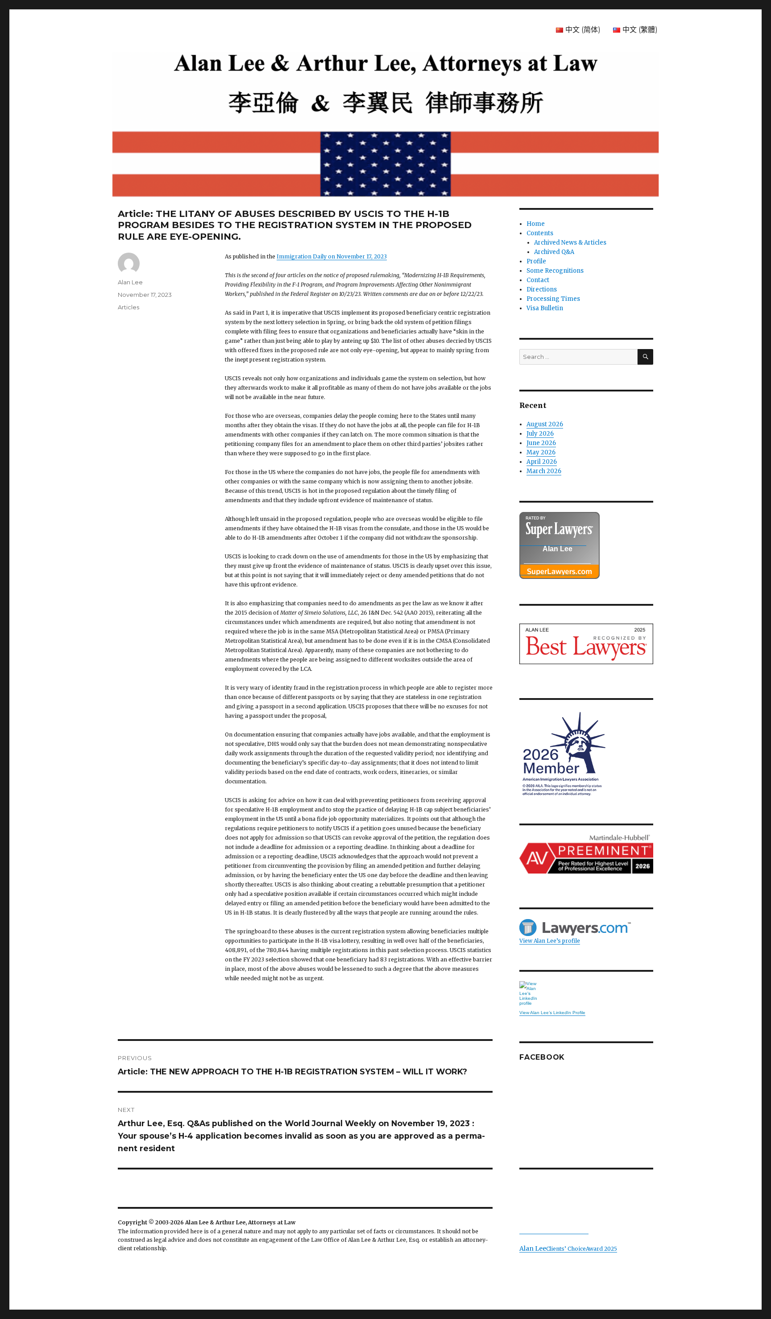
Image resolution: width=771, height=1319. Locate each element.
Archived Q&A (554, 252)
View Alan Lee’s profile (549, 940)
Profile (536, 261)
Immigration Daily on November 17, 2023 (332, 256)
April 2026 (541, 462)
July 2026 (540, 433)
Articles (128, 307)
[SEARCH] (645, 357)
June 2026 (541, 443)
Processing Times (553, 299)
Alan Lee (130, 282)
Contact (537, 280)
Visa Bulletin (544, 308)
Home (535, 224)
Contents (539, 233)
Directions (541, 289)
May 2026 (540, 452)
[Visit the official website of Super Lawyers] (552, 570)
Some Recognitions (555, 271)
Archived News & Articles (570, 242)
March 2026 (543, 471)
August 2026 (544, 424)
